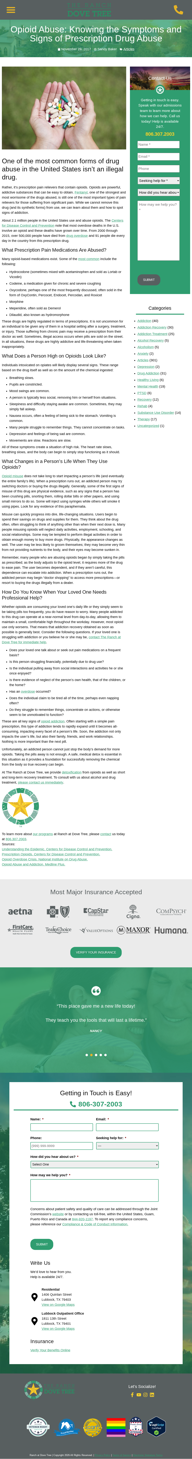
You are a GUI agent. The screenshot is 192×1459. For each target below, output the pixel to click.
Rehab (142, 406)
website (58, 1214)
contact (105, 834)
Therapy (143, 419)
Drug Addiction (148, 373)
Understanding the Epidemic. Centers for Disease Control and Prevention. (57, 849)
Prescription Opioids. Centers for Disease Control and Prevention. (51, 854)
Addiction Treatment (152, 334)
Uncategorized (148, 426)
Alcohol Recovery (150, 340)
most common (88, 259)
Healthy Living (148, 380)
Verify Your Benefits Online (50, 1350)
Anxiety (142, 354)
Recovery (144, 399)
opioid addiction (52, 721)
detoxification (72, 772)
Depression (145, 367)
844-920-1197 (82, 1219)
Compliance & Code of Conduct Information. (95, 1224)
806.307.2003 (16, 839)
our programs (43, 834)
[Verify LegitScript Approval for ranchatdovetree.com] (156, 1436)
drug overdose (77, 236)
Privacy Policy (102, 1455)
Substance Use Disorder (155, 413)
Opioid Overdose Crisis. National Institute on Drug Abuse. (45, 859)
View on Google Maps (58, 1305)
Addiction (144, 321)
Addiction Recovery (151, 327)
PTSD (141, 393)
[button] (11, 10)
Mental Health (147, 386)
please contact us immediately (40, 782)
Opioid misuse (12, 476)
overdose (28, 691)
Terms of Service (121, 1455)
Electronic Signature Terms (148, 1455)
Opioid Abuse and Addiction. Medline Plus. (33, 864)
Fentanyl (81, 192)
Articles (128, 49)
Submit (149, 280)
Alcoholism (145, 347)
